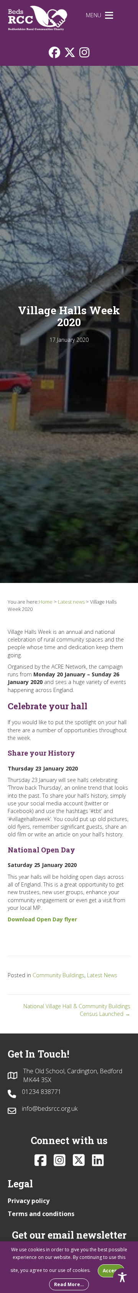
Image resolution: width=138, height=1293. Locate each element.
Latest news (71, 601)
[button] (93, 15)
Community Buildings (58, 975)
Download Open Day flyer (42, 919)
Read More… (69, 1284)
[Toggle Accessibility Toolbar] (122, 1277)
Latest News (102, 975)
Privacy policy (28, 1201)
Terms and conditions (41, 1214)
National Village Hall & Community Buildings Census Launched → (76, 1009)
